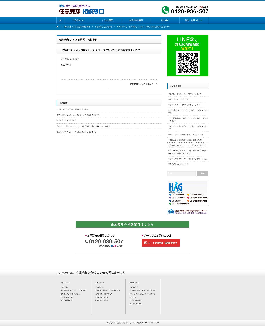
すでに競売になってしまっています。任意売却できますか (78, 115)
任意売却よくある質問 (71, 59)
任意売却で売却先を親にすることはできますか (185, 134)
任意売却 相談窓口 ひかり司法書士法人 (130, 323)
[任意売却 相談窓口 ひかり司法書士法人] (81, 6)
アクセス (77, 294)
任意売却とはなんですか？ (141, 84)
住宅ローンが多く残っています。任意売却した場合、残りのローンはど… (84, 126)
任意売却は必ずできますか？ (179, 99)
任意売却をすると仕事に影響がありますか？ (73, 109)
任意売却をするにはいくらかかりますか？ (184, 105)
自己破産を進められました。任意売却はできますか (187, 145)
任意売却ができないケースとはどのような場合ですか (76, 132)
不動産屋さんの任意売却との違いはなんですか (185, 140)
